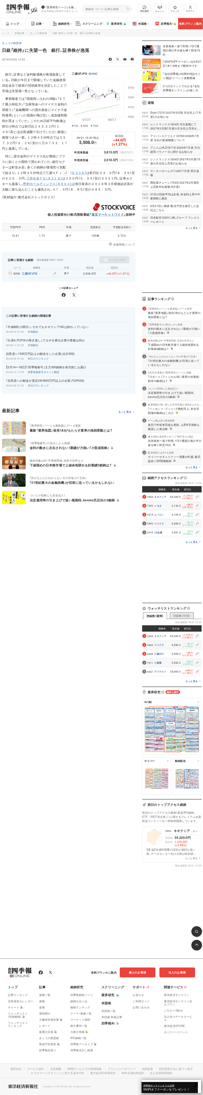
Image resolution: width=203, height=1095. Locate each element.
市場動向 (33, 331)
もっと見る (125, 411)
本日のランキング (38, 358)
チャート (159, 11)
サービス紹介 (35, 1069)
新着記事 (19, 33)
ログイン (190, 10)
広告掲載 (55, 1069)
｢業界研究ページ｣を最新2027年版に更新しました (62, 7)
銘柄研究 (64, 24)
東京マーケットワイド (108, 214)
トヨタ (158, 505)
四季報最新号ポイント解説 (43, 371)
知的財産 (147, 1069)
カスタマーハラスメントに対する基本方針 (57, 1073)
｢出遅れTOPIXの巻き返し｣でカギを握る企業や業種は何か (45, 340)
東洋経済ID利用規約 (103, 1073)
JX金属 (158, 532)
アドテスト (160, 671)
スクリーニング (92, 24)
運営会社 (16, 1069)
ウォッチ (174, 10)
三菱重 (158, 662)
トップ (15, 24)
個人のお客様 (137, 972)
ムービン (159, 514)
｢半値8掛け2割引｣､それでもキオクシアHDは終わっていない (47, 327)
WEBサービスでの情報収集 (84, 1069)
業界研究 (116, 24)
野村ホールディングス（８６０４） (47, 183)
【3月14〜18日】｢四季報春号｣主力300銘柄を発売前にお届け (46, 367)
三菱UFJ (159, 654)
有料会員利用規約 (133, 1073)
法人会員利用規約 (161, 1073)
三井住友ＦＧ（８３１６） (44, 178)
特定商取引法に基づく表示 (176, 1069)
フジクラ (159, 523)
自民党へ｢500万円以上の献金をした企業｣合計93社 (40, 354)
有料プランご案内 (190, 24)
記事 (39, 24)
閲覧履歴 (144, 10)
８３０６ (78, 172)
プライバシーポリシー (122, 1069)
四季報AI (166, 24)
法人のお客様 (177, 972)
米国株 (142, 24)
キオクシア (160, 497)
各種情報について (124, 244)
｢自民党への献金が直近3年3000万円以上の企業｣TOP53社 (45, 381)
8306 (93, 74)
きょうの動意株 (38, 33)
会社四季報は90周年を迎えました (60, 11)
